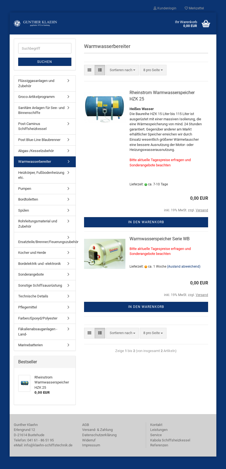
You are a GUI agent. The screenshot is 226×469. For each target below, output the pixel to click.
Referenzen (159, 445)
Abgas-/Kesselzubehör (36, 151)
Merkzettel (196, 8)
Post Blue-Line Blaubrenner (39, 140)
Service (156, 435)
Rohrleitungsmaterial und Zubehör (37, 223)
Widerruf (89, 440)
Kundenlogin (166, 8)
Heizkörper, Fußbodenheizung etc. (41, 175)
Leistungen (159, 430)
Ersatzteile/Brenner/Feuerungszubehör (47, 242)
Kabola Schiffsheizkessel (170, 440)
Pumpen (24, 188)
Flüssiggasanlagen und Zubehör (36, 83)
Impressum (91, 445)
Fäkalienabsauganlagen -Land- (37, 331)
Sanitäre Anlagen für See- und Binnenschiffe (41, 110)
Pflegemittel (27, 307)
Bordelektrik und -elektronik (39, 264)
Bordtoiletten (28, 199)
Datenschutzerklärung (99, 435)
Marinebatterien (30, 345)
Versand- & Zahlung (97, 430)
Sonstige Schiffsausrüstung (40, 285)
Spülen (23, 210)
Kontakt (156, 425)
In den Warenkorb (146, 222)
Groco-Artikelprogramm (36, 97)
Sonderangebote (31, 274)
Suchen (44, 62)
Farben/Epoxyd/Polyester (37, 318)
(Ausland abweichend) (183, 266)
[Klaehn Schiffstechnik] (35, 23)
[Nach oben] (211, 460)
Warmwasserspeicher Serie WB (160, 238)
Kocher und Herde (32, 253)
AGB (85, 425)
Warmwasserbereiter (34, 161)
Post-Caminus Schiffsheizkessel (32, 126)
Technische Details (33, 296)
